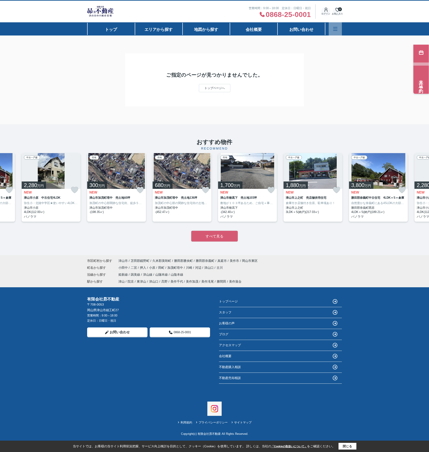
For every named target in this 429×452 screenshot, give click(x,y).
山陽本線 (162, 274)
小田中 (123, 267)
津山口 (209, 267)
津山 (121, 281)
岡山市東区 (250, 260)
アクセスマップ (230, 345)
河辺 (198, 267)
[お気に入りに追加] (9, 190)
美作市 (234, 260)
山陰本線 (177, 274)
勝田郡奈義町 (205, 260)
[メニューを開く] (335, 29)
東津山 (141, 281)
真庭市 (222, 260)
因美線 (136, 274)
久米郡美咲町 (161, 260)
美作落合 (235, 281)
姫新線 (123, 274)
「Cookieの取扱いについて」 (289, 446)
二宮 (134, 267)
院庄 (131, 281)
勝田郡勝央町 (183, 260)
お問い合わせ (301, 29)
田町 (161, 267)
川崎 (189, 267)
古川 (220, 267)
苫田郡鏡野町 (140, 260)
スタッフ (225, 312)
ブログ (223, 334)
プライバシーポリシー (213, 422)
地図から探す (206, 29)
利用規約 (186, 422)
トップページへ (214, 88)
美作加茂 (192, 281)
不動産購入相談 (230, 367)
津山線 (148, 274)
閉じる (347, 446)
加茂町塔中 (175, 267)
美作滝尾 (207, 281)
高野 (164, 281)
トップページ (228, 301)
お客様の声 (227, 323)
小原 (152, 267)
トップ (111, 29)
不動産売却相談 (230, 378)
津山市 (123, 260)
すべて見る (214, 236)
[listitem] (116, 187)
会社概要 (254, 29)
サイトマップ (243, 422)
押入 (143, 267)
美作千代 (176, 281)
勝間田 (221, 281)
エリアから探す (159, 29)
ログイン (325, 13)
